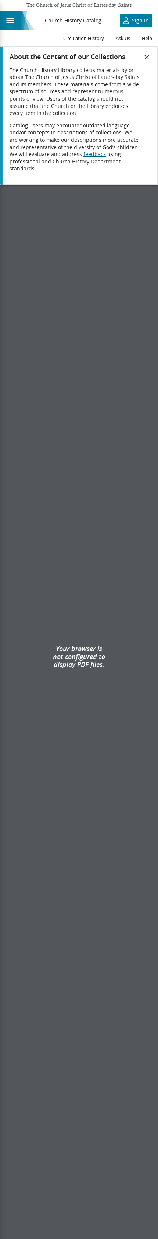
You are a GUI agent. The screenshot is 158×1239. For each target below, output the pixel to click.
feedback (94, 154)
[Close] (147, 57)
